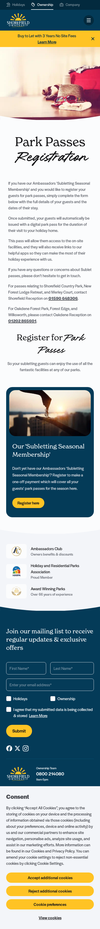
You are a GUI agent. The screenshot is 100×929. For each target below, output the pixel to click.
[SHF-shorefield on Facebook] (9, 748)
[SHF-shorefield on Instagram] (26, 748)
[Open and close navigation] (89, 20)
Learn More (38, 715)
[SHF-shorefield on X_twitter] (17, 748)
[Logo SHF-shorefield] (18, 20)
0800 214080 (50, 774)
